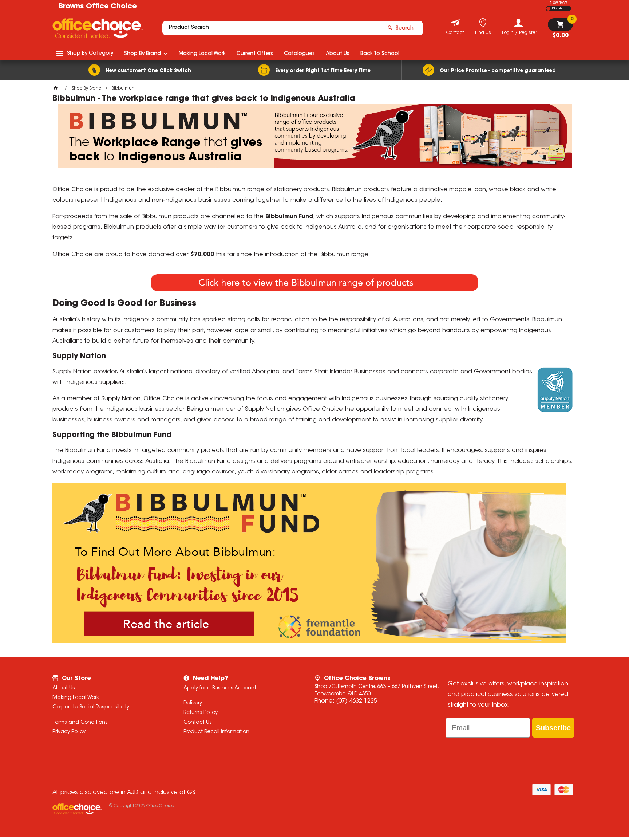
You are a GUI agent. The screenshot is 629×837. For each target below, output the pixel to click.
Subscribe (553, 728)
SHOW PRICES (558, 3)
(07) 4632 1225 (356, 701)
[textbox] (271, 28)
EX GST (548, 9)
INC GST (557, 8)
